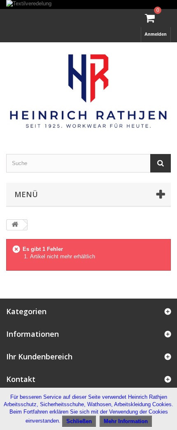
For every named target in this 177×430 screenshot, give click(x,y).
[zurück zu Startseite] (15, 225)
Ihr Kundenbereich (39, 356)
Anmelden (155, 34)
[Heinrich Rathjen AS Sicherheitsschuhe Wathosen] (88, 90)
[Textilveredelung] (88, 4)
